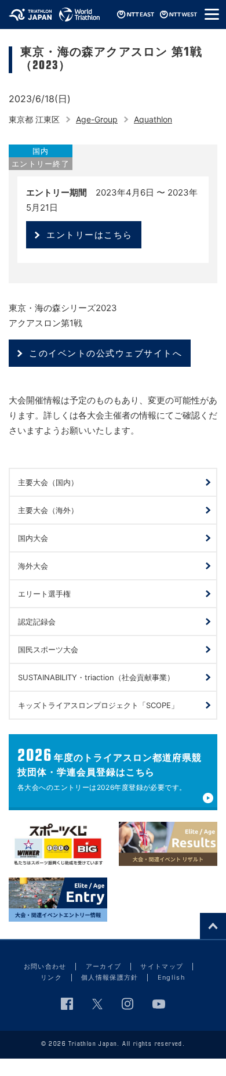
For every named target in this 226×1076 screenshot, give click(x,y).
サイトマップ (161, 966)
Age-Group (97, 119)
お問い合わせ (45, 966)
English (171, 977)
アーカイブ (104, 966)
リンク (51, 977)
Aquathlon (153, 119)
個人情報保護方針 (109, 977)
